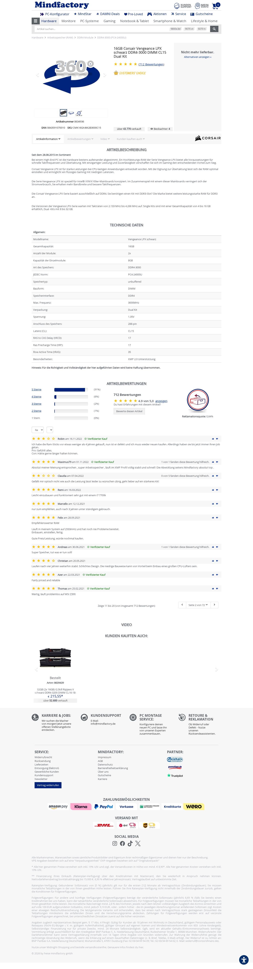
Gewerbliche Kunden (47, 771)
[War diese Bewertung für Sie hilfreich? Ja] (213, 439)
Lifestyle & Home (204, 21)
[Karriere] (53, 723)
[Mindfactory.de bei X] (138, 844)
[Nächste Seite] (214, 605)
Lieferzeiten (41, 764)
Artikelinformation (47, 139)
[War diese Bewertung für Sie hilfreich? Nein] (217, 439)
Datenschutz (105, 764)
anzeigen (161, 401)
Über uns (103, 771)
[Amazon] (59, 806)
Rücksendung (43, 761)
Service (180, 14)
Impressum (104, 757)
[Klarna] (81, 806)
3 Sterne (36, 403)
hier (141, 947)
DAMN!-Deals (109, 14)
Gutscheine (204, 14)
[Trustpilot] (175, 775)
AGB (100, 761)
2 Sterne (36, 411)
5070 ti (202, 29)
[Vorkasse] (127, 806)
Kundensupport (44, 775)
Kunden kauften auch (129, 139)
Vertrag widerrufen (48, 785)
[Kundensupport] (183, 5)
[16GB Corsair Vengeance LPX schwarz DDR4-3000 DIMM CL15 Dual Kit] (63, 112)
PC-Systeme (89, 21)
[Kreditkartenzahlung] (172, 806)
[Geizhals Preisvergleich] (175, 759)
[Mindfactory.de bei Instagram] (115, 844)
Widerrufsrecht (43, 757)
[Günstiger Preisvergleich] (175, 767)
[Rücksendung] (200, 725)
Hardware (49, 21)
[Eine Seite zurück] (182, 605)
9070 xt (189, 29)
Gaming (109, 21)
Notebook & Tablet (134, 21)
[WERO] (194, 806)
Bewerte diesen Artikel (129, 411)
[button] (36, 21)
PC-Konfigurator (56, 14)
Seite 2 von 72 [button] (197, 605)
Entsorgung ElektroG (47, 768)
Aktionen (160, 14)
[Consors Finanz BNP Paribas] (150, 806)
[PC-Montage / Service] (151, 725)
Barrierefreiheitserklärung (113, 768)
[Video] (71, 74)
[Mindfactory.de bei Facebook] (122, 844)
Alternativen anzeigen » (197, 57)
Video (103, 139)
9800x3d (175, 29)
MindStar (84, 14)
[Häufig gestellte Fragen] (102, 720)
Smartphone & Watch (169, 21)
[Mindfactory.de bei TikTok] (130, 844)
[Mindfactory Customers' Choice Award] (130, 72)
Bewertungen (151, 64)
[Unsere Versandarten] (126, 825)
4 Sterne (36, 396)
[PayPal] (104, 806)
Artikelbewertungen (79, 139)
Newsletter (41, 779)
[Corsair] (207, 137)
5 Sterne (36, 389)
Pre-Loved (135, 14)
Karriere (102, 779)
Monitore (68, 21)
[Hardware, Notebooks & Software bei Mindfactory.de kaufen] (78, 5)
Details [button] (55, 667)
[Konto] (202, 6)
